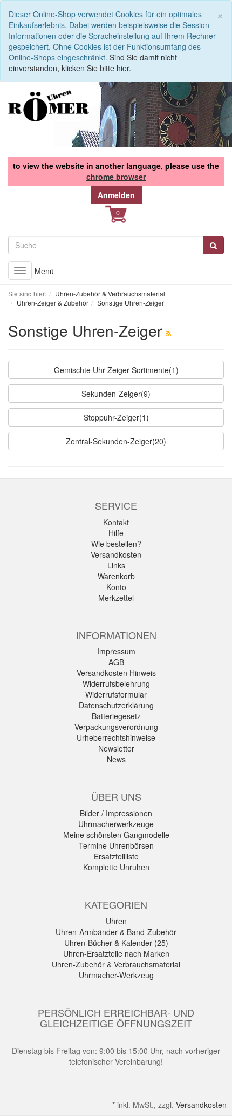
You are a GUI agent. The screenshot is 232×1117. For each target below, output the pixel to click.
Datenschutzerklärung (116, 705)
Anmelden (116, 194)
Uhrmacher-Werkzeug (116, 975)
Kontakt (116, 522)
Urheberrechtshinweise (116, 737)
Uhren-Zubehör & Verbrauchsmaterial (116, 964)
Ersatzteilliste (116, 856)
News (116, 759)
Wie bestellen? (116, 543)
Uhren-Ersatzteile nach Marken (116, 953)
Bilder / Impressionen (116, 813)
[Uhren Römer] (48, 105)
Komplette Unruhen (116, 867)
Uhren (116, 921)
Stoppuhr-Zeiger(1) (116, 417)
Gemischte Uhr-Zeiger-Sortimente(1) (116, 369)
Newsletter (116, 748)
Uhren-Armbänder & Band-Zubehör (116, 931)
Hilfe (116, 532)
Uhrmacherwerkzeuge (116, 823)
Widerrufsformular (116, 694)
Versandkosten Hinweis (116, 672)
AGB (116, 661)
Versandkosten (116, 554)
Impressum (116, 651)
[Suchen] (213, 245)
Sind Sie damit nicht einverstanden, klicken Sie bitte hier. (93, 62)
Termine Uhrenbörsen (116, 845)
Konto (116, 586)
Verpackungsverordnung (116, 726)
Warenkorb (116, 576)
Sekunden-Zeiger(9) (116, 393)
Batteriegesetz (116, 715)
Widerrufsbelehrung (116, 683)
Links (116, 565)
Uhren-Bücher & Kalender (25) (116, 942)
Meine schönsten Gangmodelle (116, 834)
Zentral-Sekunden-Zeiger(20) (116, 441)
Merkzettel (116, 597)
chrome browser (116, 176)
